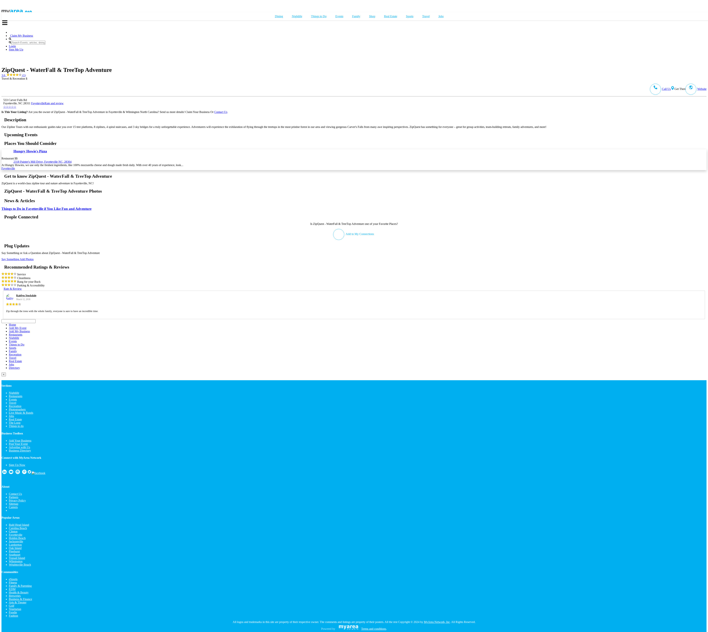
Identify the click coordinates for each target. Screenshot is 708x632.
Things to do (16, 426)
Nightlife (14, 392)
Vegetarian (15, 609)
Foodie (13, 612)
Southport (14, 554)
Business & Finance (20, 599)
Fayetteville (38, 103)
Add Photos (26, 259)
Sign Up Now (17, 464)
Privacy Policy (17, 500)
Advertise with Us (19, 447)
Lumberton (15, 544)
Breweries (15, 595)
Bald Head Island (19, 524)
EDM (12, 589)
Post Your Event (18, 443)
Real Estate (15, 419)
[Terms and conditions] (348, 628)
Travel (12, 402)
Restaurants (15, 396)
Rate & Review (13, 288)
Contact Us (220, 112)
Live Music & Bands (21, 412)
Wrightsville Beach (20, 564)
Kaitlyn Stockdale (26, 295)
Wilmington (15, 561)
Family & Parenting (20, 585)
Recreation (15, 406)
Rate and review (33, 105)
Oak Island (15, 548)
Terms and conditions (373, 628)
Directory (14, 367)
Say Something (10, 259)
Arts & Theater (17, 602)
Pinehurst (14, 551)
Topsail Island (17, 558)
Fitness (13, 582)
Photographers (17, 409)
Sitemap (13, 503)
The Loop (14, 422)
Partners (13, 497)
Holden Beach (17, 538)
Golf (11, 605)
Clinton (13, 531)
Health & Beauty (19, 592)
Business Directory (20, 450)
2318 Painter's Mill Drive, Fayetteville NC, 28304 (42, 161)
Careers (13, 507)
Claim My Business (21, 35)
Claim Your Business (197, 112)
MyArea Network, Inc (437, 622)
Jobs (11, 416)
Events (13, 399)
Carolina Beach (18, 528)
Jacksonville (16, 541)
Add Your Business (20, 440)
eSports (13, 579)
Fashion (13, 615)
